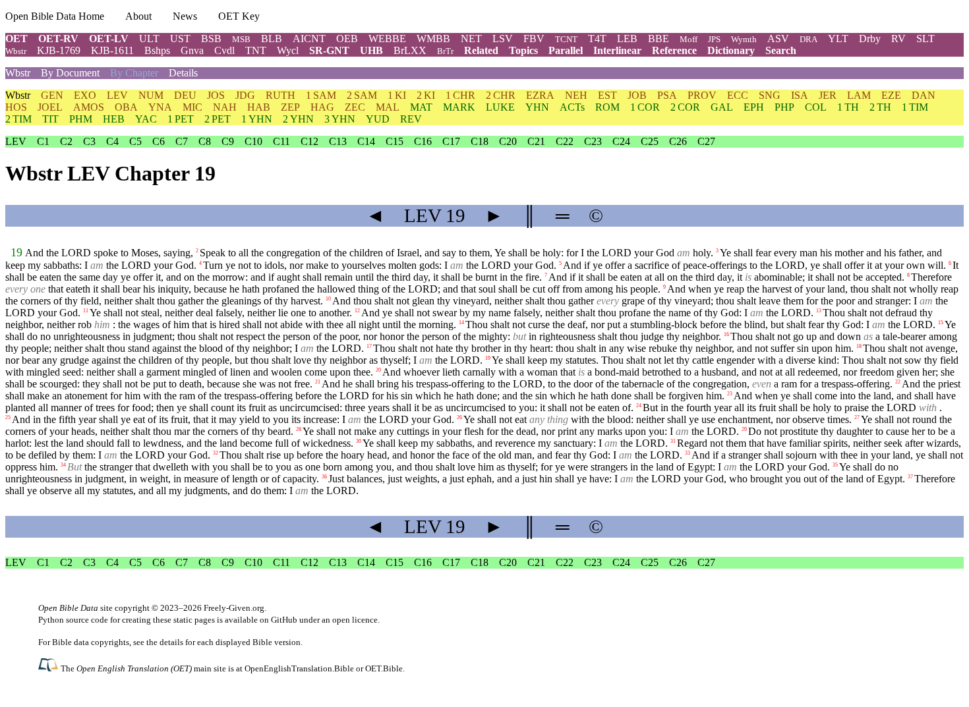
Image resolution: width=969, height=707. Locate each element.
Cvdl (224, 50)
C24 (621, 141)
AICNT (309, 38)
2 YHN (298, 119)
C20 (508, 141)
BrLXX (410, 50)
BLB (271, 38)
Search (780, 50)
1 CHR (460, 95)
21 (317, 382)
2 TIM (18, 119)
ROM (607, 107)
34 (63, 465)
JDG (245, 95)
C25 (650, 141)
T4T (597, 38)
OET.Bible (384, 668)
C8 (204, 141)
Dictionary (731, 50)
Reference (674, 50)
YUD (378, 119)
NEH (576, 95)
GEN (52, 95)
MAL (387, 107)
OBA (126, 107)
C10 (253, 141)
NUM (150, 95)
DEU (185, 95)
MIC (192, 107)
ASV (778, 38)
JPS (714, 39)
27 (857, 417)
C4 (112, 141)
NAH (225, 107)
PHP (784, 107)
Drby (870, 38)
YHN (537, 107)
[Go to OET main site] (49, 667)
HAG (322, 107)
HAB (258, 107)
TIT (50, 119)
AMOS (88, 107)
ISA (799, 95)
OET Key (239, 16)
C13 (338, 141)
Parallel (565, 50)
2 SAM (362, 95)
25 (8, 417)
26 (459, 417)
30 (358, 441)
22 (897, 382)
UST (180, 38)
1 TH (848, 107)
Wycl (288, 50)
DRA (808, 39)
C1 (43, 141)
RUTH (280, 95)
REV (411, 119)
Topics (523, 50)
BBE (658, 38)
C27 (706, 141)
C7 (181, 141)
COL (816, 107)
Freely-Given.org (234, 608)
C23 (593, 141)
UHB (371, 50)
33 (687, 453)
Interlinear (617, 50)
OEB (347, 38)
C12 (309, 141)
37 (910, 477)
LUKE (500, 107)
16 (726, 334)
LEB (627, 38)
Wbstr (15, 51)
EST (607, 95)
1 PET (180, 119)
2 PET (217, 119)
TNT (255, 50)
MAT (421, 107)
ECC (737, 95)
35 (835, 465)
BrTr (445, 51)
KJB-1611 (112, 50)
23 (729, 394)
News (185, 16)
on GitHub (278, 620)
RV (898, 38)
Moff (688, 39)
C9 (227, 141)
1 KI (397, 95)
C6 (158, 141)
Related (481, 50)
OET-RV (58, 38)
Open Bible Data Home (54, 16)
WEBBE (387, 38)
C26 (678, 141)
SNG (769, 95)
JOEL (50, 107)
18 (859, 346)
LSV (502, 38)
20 (378, 370)
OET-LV (109, 38)
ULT (149, 38)
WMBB (433, 38)
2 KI (426, 95)
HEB (114, 119)
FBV (533, 38)
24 (638, 406)
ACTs (572, 107)
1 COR (645, 107)
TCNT (566, 39)
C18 (479, 141)
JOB (637, 95)
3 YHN (339, 119)
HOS (16, 107)
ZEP (290, 107)
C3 (89, 141)
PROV (702, 95)
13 (818, 311)
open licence (355, 620)
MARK (459, 107)
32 (215, 453)
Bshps (157, 50)
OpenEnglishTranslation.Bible (299, 668)
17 (369, 346)
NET (471, 38)
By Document (70, 72)
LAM (859, 95)
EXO (85, 95)
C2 (66, 141)
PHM (80, 119)
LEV (117, 95)
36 (324, 477)
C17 (451, 141)
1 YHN (256, 119)
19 (16, 252)
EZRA (540, 95)
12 (357, 311)
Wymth (744, 39)
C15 (394, 141)
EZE (891, 95)
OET (16, 38)
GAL (722, 107)
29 (744, 429)
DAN (923, 95)
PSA (667, 95)
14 (461, 322)
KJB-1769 (58, 50)
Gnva (192, 50)
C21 (536, 141)
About (138, 16)
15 (940, 322)
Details (183, 72)
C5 (135, 141)
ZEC (355, 107)
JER (828, 95)
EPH (754, 107)
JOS (216, 95)
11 (85, 311)
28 (298, 429)
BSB (211, 38)
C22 (564, 141)
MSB (241, 39)
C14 (366, 141)
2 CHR (500, 95)
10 (328, 299)
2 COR (685, 107)
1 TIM (915, 107)
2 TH (880, 107)
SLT (925, 38)
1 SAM (321, 95)
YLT (838, 38)
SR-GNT (329, 50)
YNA (160, 107)
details (171, 642)
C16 (423, 141)
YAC (146, 119)
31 (673, 441)
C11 (281, 141)
